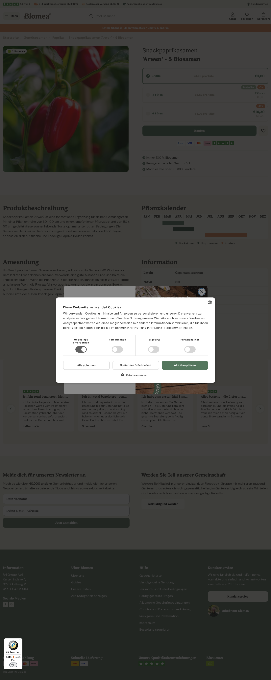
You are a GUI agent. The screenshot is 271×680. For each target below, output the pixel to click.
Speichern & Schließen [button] (135, 365)
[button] (135, 376)
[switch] (13, 665)
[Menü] (20, 640)
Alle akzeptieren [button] (185, 365)
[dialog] (135, 340)
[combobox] (210, 302)
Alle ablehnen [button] (86, 365)
